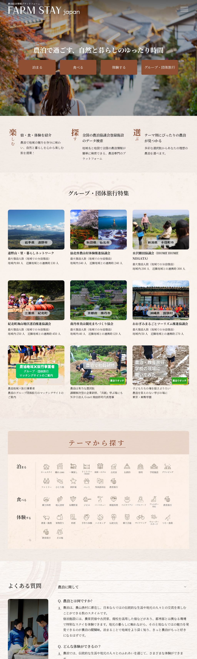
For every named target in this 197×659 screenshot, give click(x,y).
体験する (119, 67)
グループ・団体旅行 (159, 67)
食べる (78, 67)
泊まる (37, 67)
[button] (179, 110)
